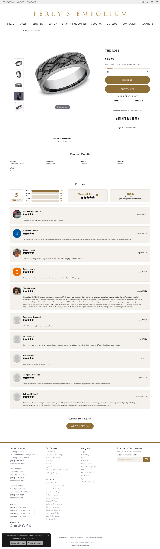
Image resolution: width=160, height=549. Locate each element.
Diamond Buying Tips (53, 488)
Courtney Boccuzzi (32, 317)
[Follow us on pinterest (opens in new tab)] (11, 525)
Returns (139, 101)
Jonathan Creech (31, 230)
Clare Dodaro (29, 288)
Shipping (116, 101)
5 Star (28, 191)
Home (12, 31)
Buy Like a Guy (51, 519)
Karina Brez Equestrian (89, 466)
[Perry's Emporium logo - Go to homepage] (80, 13)
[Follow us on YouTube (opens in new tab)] (15, 525)
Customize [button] (127, 89)
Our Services (129, 23)
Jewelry (23, 23)
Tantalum (84, 163)
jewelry (18, 31)
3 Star (28, 196)
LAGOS (84, 469)
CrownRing (85, 454)
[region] (62, 85)
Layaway (49, 466)
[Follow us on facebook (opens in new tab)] (27, 525)
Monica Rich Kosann (88, 472)
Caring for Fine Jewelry (54, 503)
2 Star (28, 198)
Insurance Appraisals (53, 457)
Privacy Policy (62, 537)
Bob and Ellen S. (30, 393)
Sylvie (83, 478)
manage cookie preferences (24, 538)
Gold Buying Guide (52, 516)
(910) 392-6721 (62, 141)
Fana (82, 457)
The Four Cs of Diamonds (55, 485)
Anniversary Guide (52, 513)
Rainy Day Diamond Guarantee (57, 469)
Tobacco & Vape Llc (32, 211)
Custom (53, 23)
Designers (38, 23)
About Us (97, 23)
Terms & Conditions (77, 537)
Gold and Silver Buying (54, 454)
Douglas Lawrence (31, 374)
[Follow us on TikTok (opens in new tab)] (19, 525)
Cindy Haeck (29, 249)
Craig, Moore (29, 268)
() (61, 191)
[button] (8, 2)
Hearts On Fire (86, 463)
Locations (147, 23)
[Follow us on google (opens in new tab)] (23, 525)
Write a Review (80, 426)
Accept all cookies (35, 543)
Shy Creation (86, 475)
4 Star (28, 193)
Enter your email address (128, 454)
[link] (31, 2)
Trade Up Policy (51, 472)
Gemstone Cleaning (53, 509)
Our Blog (112, 23)
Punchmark (84, 545)
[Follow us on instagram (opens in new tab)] (30, 525)
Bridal (10, 23)
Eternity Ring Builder (74, 23)
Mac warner (28, 355)
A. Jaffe (83, 451)
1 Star (28, 201)
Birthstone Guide (52, 494)
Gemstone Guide (52, 497)
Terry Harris (28, 336)
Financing (49, 460)
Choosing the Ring (52, 491)
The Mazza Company (88, 481)
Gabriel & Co (86, 460)
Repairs (48, 463)
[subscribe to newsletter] (146, 459)
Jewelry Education (52, 482)
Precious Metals (51, 500)
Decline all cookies (17, 543)
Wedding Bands (27, 31)
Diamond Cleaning (52, 506)
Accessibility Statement (94, 537)
